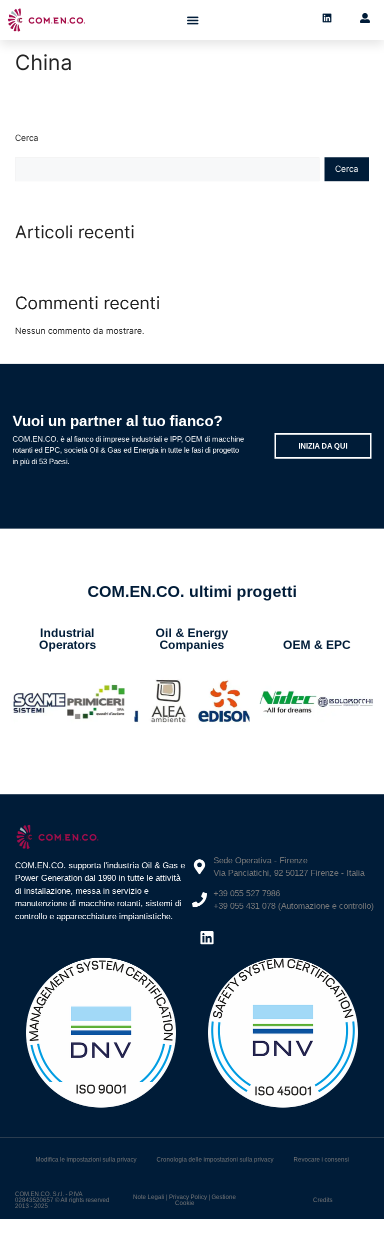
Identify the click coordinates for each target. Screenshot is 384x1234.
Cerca (26, 138)
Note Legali (148, 1197)
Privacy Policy (188, 1197)
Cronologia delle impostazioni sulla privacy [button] (215, 1159)
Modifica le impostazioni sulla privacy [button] (86, 1159)
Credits (322, 1200)
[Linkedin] (207, 938)
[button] (193, 19)
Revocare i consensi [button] (321, 1159)
